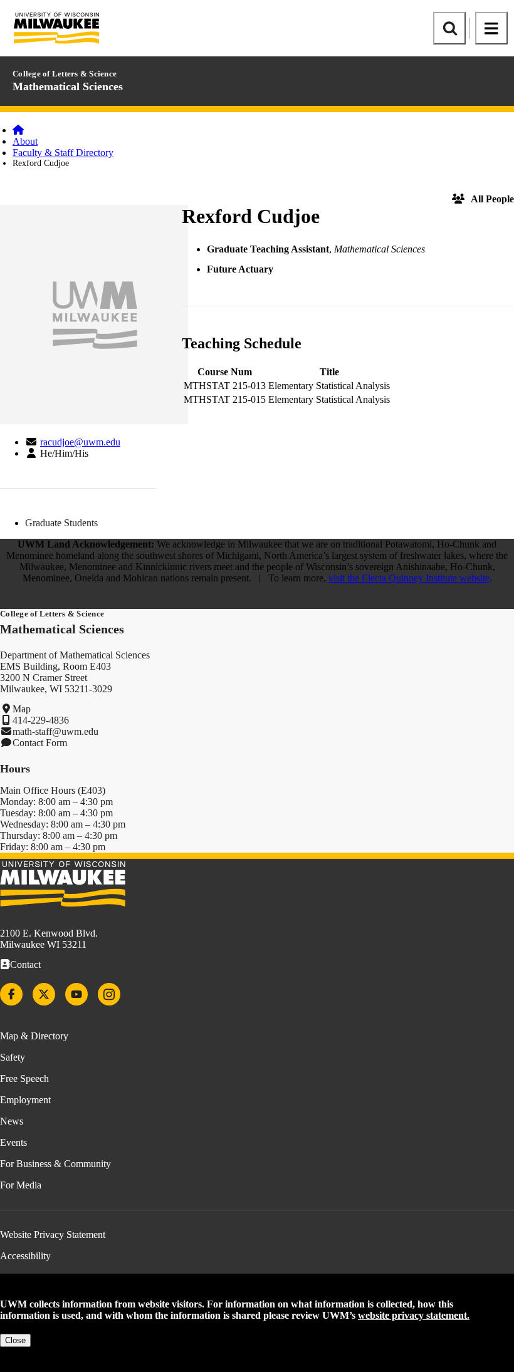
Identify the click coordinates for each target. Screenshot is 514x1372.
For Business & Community (55, 1163)
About (25, 141)
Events (13, 1142)
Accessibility (25, 1255)
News (11, 1121)
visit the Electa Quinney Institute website (409, 578)
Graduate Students (61, 522)
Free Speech (24, 1078)
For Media (20, 1185)
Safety (12, 1057)
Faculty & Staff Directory (63, 152)
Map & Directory (34, 1036)
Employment (25, 1099)
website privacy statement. (413, 1315)
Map (22, 709)
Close (15, 1340)
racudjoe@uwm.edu (80, 442)
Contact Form (40, 742)
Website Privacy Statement (52, 1234)
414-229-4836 (41, 720)
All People (492, 199)
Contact (25, 964)
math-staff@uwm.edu (55, 731)
